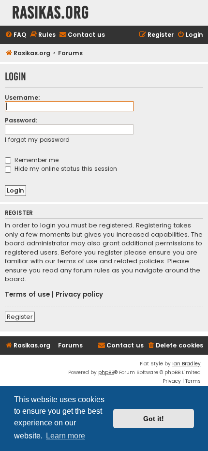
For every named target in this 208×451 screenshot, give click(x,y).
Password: (21, 120)
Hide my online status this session (65, 169)
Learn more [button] (65, 436)
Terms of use (27, 294)
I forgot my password (37, 139)
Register (20, 316)
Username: (22, 97)
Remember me (36, 160)
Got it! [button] (153, 418)
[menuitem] (15, 35)
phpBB (106, 372)
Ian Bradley (186, 363)
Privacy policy (79, 294)
